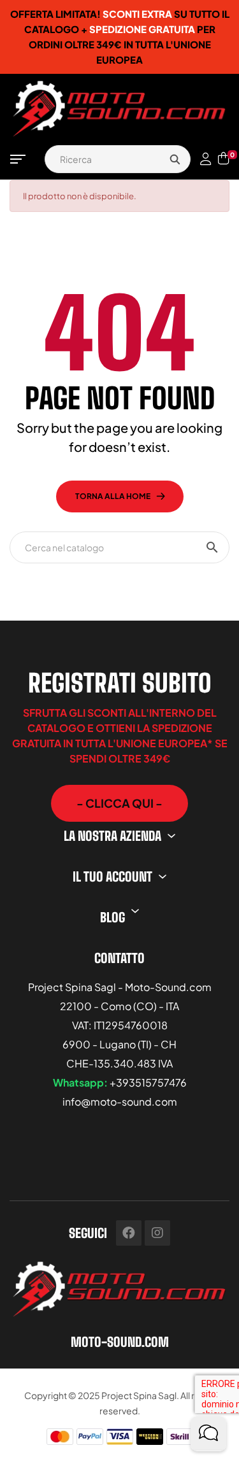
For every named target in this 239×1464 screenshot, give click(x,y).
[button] (119, 803)
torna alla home (112, 496)
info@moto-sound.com (119, 1101)
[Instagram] (157, 1233)
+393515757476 (148, 1082)
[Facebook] (128, 1233)
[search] (175, 159)
